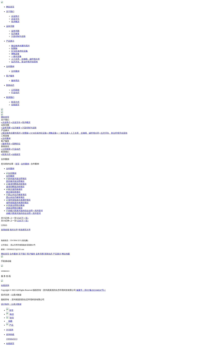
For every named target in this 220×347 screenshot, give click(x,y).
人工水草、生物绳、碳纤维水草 (25, 59)
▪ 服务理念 (5, 144)
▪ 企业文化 (15, 122)
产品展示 (10, 41)
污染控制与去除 (18, 36)
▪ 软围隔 (25, 133)
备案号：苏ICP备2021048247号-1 (91, 290)
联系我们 (10, 97)
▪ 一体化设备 (63, 133)
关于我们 (10, 11)
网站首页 (10, 7)
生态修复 (15, 34)
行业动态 (15, 93)
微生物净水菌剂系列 (20, 46)
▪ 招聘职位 (15, 144)
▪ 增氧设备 (52, 133)
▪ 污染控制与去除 (28, 128)
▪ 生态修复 (15, 128)
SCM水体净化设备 (19, 51)
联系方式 (15, 102)
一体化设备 (16, 56)
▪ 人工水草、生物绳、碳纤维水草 (84, 133)
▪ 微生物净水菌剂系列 (11, 133)
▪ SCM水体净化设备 (38, 133)
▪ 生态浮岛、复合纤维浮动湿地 (113, 133)
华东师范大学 (24, 230)
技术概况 (15, 21)
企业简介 (15, 16)
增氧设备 (15, 54)
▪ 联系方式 (5, 154)
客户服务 (10, 76)
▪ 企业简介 (5, 122)
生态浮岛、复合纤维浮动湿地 (24, 62)
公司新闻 (15, 90)
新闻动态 (10, 85)
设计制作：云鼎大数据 (11, 304)
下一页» (25, 218)
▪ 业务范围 (5, 128)
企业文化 (15, 19)
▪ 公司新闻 (5, 149)
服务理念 (15, 80)
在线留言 (15, 105)
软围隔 (14, 48)
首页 (17, 164)
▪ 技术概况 (25, 122)
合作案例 (10, 66)
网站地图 (66, 254)
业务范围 (10, 26)
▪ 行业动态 (15, 149)
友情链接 (5, 230)
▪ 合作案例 (5, 138)
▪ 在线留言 (15, 154)
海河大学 (14, 230)
